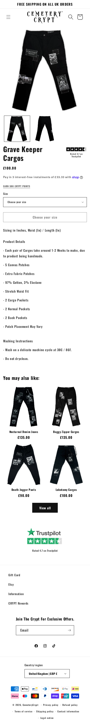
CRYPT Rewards (18, 603)
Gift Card (14, 575)
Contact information (68, 711)
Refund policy (70, 704)
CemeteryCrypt (31, 704)
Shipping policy (45, 711)
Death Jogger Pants (24, 489)
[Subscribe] (69, 630)
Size (5, 194)
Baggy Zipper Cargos (66, 432)
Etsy (11, 584)
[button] (8, 17)
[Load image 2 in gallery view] (45, 129)
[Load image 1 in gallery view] (17, 129)
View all (45, 508)
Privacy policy (50, 704)
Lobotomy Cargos (66, 489)
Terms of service (23, 711)
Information (16, 594)
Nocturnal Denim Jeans (23, 432)
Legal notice (47, 717)
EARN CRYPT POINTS (16, 186)
